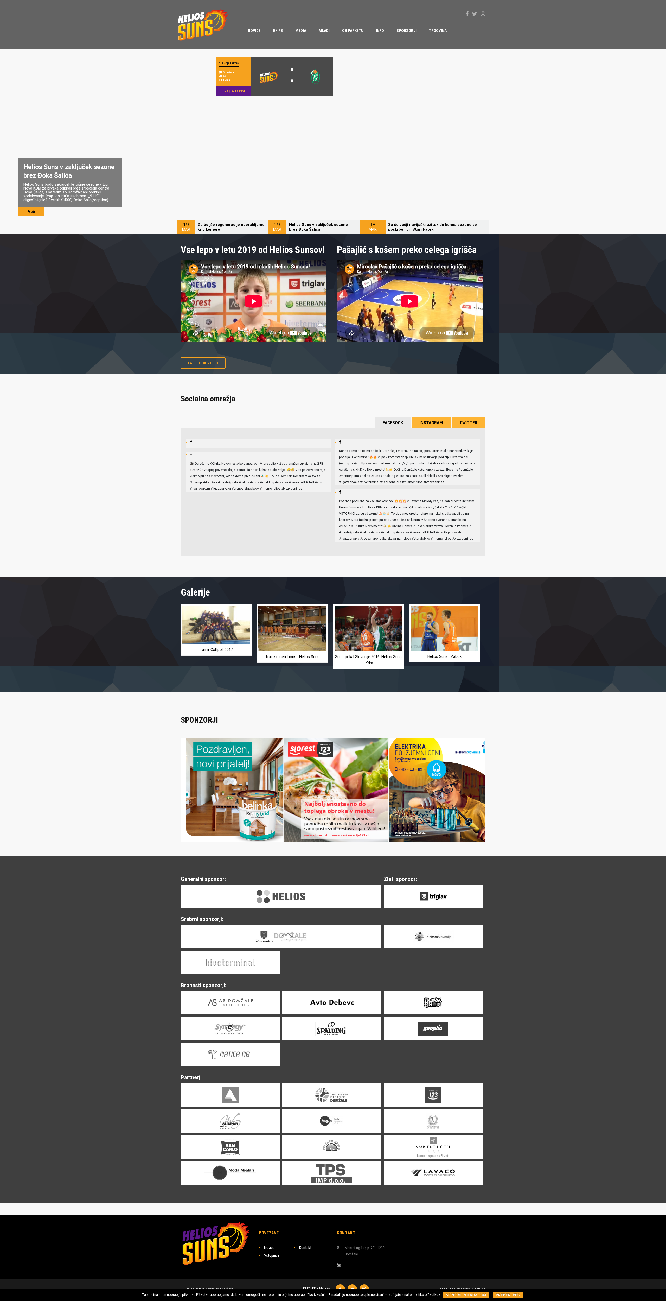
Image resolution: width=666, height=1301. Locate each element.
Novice (269, 1247)
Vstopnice (271, 1255)
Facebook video (203, 363)
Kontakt (305, 1247)
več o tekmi (235, 91)
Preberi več (508, 1295)
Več (31, 211)
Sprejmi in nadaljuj (466, 1295)
